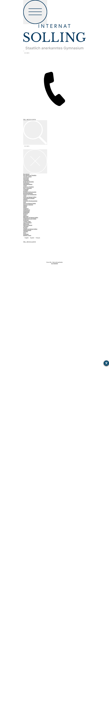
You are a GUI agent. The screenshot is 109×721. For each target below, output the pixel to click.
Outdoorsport (26, 354)
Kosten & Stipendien (28, 181)
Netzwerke (26, 323)
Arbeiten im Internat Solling (30, 373)
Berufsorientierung (28, 337)
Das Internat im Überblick (29, 319)
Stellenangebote (27, 374)
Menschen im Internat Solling (30, 361)
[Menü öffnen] (35, 12)
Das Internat (26, 318)
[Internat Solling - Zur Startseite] (54, 49)
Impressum (26, 381)
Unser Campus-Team (28, 365)
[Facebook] (54, 445)
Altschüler (25, 370)
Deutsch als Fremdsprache (29, 338)
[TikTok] (54, 581)
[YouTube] (54, 626)
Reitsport (25, 358)
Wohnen (25, 343)
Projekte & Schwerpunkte (29, 336)
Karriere (25, 372)
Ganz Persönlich (27, 366)
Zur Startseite (54, 263)
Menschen (25, 360)
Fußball (25, 350)
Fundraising (26, 327)
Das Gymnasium (27, 332)
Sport (24, 346)
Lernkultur (26, 333)
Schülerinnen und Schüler (29, 363)
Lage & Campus (27, 320)
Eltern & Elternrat (27, 369)
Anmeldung (26, 324)
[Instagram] (54, 507)
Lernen (25, 329)
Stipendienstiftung (27, 328)
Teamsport (25, 352)
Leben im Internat (27, 341)
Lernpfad (25, 335)
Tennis (25, 359)
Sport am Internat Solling (29, 347)
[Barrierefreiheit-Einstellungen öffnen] (106, 363)
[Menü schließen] (35, 161)
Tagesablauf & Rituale (28, 342)
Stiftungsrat (26, 368)
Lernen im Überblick (28, 331)
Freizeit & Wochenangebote (30, 345)
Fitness (25, 351)
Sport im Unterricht (28, 349)
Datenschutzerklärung (28, 382)
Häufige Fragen (27, 235)
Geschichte (26, 322)
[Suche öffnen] (35, 132)
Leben (24, 340)
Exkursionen (26, 355)
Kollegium (26, 364)
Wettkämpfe (26, 356)
